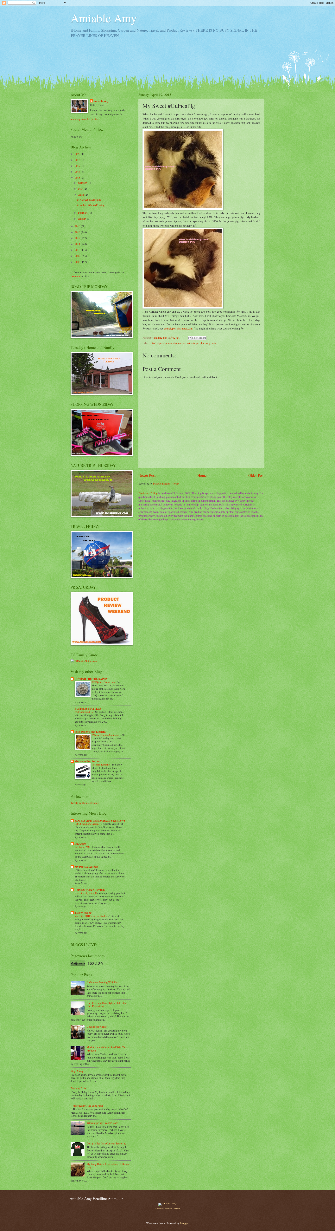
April (81, 194)
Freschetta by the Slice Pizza (88, 1105)
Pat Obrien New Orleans (87, 823)
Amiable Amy (104, 18)
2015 (78, 177)
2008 (78, 262)
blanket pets (157, 343)
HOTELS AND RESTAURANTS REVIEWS (100, 821)
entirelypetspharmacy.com (178, 328)
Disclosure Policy (147, 493)
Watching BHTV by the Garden (91, 916)
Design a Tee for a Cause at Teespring (106, 1143)
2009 (78, 256)
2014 (78, 226)
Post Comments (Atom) (166, 483)
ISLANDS (80, 844)
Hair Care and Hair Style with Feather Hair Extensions (107, 1004)
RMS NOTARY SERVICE (90, 890)
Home (202, 475)
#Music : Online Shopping (106, 735)
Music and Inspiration (87, 761)
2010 (78, 250)
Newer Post (147, 475)
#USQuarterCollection (104, 682)
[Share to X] (197, 338)
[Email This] (190, 338)
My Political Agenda (86, 867)
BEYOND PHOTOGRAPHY (91, 679)
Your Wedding (83, 913)
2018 (78, 160)
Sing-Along (77, 1071)
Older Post (256, 475)
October (82, 183)
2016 (78, 171)
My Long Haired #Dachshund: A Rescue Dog (108, 1165)
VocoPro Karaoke (101, 764)
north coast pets (186, 343)
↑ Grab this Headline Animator (167, 1208)
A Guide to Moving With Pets (103, 982)
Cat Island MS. (83, 847)
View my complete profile (85, 119)
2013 (78, 232)
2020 (78, 154)
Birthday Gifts (78, 1088)
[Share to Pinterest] (204, 338)
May (81, 188)
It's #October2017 (84, 711)
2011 (78, 244)
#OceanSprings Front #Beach (102, 1123)
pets (214, 343)
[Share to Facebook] (201, 338)
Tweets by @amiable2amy (85, 803)
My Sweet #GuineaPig (89, 199)
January (82, 218)
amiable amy (101, 101)
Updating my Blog (97, 1026)
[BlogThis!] (193, 338)
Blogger (184, 1223)
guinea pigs (171, 343)
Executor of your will (86, 893)
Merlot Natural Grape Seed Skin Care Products (107, 1048)
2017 (78, 166)
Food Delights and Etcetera (90, 732)
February (83, 212)
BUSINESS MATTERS (88, 709)
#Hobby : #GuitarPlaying (90, 205)
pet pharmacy (203, 343)
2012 (78, 238)
